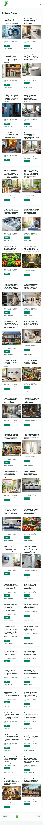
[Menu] (40, 4)
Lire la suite (7, 46)
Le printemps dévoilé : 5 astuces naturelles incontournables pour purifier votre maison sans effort (11, 474)
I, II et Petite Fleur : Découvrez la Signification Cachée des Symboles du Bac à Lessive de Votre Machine (11, 212)
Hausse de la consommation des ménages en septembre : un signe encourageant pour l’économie (11, 781)
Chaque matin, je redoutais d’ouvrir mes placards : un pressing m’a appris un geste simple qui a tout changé (31, 212)
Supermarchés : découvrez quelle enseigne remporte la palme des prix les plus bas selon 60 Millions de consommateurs (11, 437)
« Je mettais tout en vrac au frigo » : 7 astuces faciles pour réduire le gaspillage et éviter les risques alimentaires (31, 512)
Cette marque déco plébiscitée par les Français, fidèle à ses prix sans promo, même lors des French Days (31, 135)
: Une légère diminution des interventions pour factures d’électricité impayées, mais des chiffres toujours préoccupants (11, 715)
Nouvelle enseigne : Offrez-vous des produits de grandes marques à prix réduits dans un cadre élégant (31, 287)
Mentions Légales (21, 823)
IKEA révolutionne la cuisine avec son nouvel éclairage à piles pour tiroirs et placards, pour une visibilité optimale (11, 737)
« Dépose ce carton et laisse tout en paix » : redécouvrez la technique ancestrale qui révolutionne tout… (31, 249)
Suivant (37, 816)
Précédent (6, 816)
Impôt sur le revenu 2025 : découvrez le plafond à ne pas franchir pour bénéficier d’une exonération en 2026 (11, 607)
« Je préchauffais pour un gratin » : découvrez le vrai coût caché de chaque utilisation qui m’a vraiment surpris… (11, 287)
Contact (26, 823)
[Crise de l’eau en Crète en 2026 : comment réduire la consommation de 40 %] (31, 790)
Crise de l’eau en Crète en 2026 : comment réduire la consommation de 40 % (31, 780)
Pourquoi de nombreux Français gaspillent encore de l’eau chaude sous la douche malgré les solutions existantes (31, 549)
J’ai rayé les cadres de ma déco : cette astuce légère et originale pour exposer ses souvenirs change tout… (31, 324)
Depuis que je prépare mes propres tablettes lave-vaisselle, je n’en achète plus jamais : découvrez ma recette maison (31, 759)
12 (32, 816)
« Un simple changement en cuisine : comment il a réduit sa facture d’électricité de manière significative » (10, 512)
